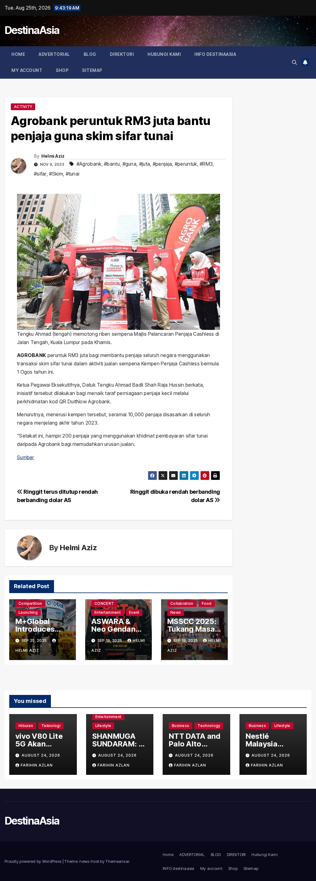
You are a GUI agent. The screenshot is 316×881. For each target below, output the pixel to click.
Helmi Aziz (53, 156)
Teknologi (50, 725)
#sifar (40, 174)
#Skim (56, 174)
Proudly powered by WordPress (34, 861)
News (175, 612)
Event (134, 612)
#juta (144, 164)
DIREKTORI (122, 54)
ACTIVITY (23, 106)
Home (18, 54)
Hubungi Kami (164, 54)
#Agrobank (89, 164)
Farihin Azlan (37, 765)
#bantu (112, 164)
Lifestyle (103, 725)
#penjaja (162, 164)
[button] (294, 62)
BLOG (90, 54)
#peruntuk (186, 164)
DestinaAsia (32, 30)
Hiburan (26, 725)
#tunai (73, 174)
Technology (209, 725)
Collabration (181, 603)
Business (180, 725)
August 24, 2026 (41, 755)
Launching (28, 612)
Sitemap (92, 70)
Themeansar (117, 861)
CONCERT (104, 603)
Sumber (25, 457)
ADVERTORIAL (54, 54)
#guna (130, 164)
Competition (30, 603)
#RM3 (206, 164)
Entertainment (107, 612)
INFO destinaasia (215, 54)
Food (207, 603)
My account (26, 70)
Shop (62, 70)
